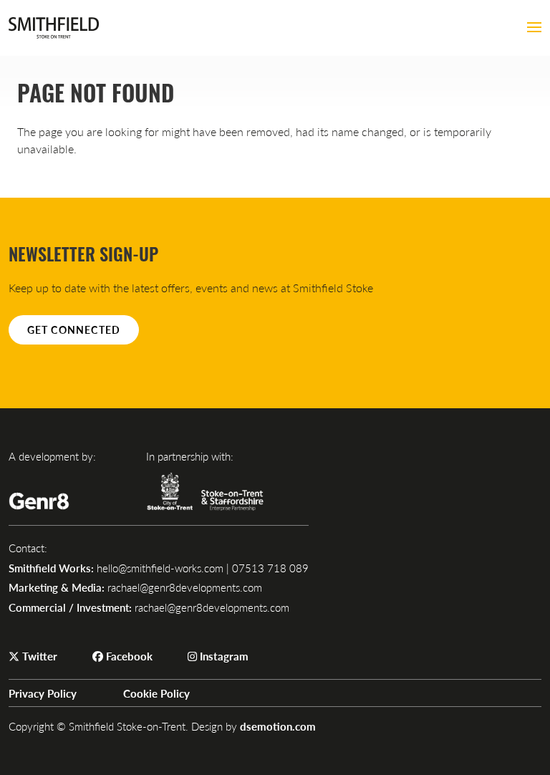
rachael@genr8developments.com (184, 587)
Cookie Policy (156, 693)
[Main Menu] (534, 28)
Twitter (38, 655)
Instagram (223, 655)
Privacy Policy (43, 693)
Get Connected (74, 329)
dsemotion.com (278, 725)
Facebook (128, 655)
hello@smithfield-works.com (160, 567)
